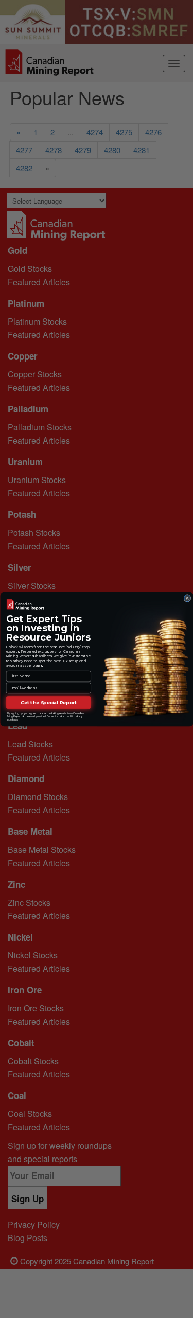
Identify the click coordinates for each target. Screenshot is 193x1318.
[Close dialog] (187, 598)
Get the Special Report (48, 702)
